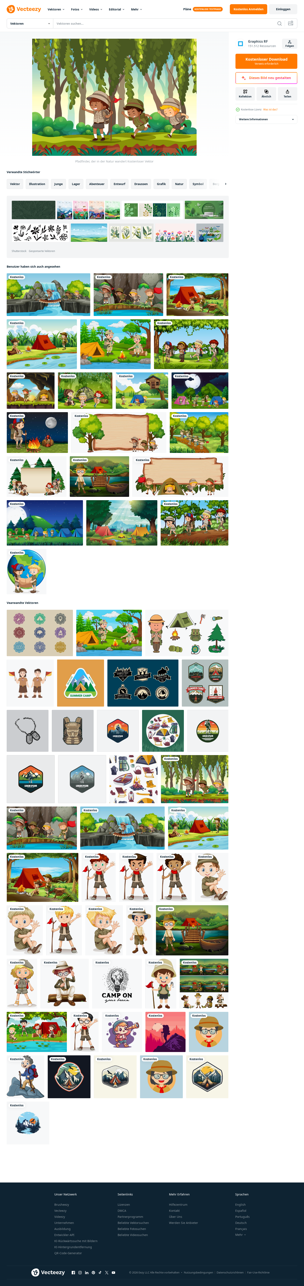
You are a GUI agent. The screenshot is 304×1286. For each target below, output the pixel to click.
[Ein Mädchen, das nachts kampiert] (37, 432)
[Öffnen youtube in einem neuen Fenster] (113, 1272)
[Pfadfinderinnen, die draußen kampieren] (85, 390)
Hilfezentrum (178, 1205)
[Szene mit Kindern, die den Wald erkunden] (199, 432)
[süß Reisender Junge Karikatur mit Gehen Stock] (25, 1076)
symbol (198, 184)
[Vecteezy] (24, 9)
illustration (37, 184)
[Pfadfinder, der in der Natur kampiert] (197, 294)
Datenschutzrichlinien (230, 1272)
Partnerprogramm (130, 1217)
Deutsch (241, 1223)
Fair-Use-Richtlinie (258, 1272)
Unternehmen (64, 1223)
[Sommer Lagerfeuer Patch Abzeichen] (205, 683)
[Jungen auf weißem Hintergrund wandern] (65, 984)
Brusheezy (61, 1205)
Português (242, 1217)
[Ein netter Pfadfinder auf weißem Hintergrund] (99, 877)
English (240, 1205)
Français (241, 1229)
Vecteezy (60, 1211)
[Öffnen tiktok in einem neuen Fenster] (100, 1272)
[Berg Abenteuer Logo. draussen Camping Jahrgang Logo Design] (69, 1076)
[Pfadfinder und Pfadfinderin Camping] (31, 390)
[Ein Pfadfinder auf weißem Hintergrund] (84, 1032)
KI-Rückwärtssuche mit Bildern (76, 1241)
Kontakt (174, 1211)
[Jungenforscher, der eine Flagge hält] (160, 984)
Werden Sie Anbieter (183, 1223)
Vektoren (54, 9)
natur (179, 184)
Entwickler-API (64, 1235)
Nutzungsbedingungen (198, 1272)
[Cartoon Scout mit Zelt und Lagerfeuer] (115, 344)
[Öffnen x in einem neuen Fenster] (106, 1272)
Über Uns (175, 1217)
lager (76, 184)
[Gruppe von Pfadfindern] (191, 344)
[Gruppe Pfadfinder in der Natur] (128, 294)
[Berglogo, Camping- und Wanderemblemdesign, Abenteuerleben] (118, 731)
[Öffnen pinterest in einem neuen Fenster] (93, 1272)
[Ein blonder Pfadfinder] (25, 930)
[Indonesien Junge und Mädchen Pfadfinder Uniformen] (30, 683)
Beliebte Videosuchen (133, 1235)
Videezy (59, 1217)
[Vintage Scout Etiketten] (40, 633)
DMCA (122, 1211)
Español (240, 1211)
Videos (94, 9)
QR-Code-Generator (68, 1253)
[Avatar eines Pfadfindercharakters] (208, 1032)
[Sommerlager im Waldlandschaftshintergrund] (121, 523)
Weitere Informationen (253, 119)
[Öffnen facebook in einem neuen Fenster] (73, 1272)
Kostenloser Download (266, 61)
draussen (141, 184)
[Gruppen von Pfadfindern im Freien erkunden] (194, 523)
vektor (15, 184)
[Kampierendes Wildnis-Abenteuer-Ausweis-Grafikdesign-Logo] (80, 683)
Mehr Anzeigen (210, 233)
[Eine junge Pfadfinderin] (22, 984)
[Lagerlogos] (142, 683)
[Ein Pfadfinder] (136, 877)
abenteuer (96, 184)
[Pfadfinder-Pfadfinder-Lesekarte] (26, 571)
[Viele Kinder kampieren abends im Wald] (200, 390)
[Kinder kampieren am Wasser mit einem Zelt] (42, 344)
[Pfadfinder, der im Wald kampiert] (204, 984)
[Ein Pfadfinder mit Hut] (139, 930)
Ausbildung (62, 1229)
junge (58, 184)
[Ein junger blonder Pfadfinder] (64, 930)
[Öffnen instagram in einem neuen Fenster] (80, 1272)
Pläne (187, 9)
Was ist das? (270, 109)
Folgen (289, 46)
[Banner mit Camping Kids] (36, 476)
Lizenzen (124, 1205)
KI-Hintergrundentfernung (73, 1247)
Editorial (115, 9)
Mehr (135, 9)
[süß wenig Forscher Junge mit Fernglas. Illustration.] (122, 1032)
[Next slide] (222, 184)
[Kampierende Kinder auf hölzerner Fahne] (118, 432)
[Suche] (279, 23)
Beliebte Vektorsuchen (133, 1223)
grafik (161, 184)
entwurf (119, 184)
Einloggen (283, 9)
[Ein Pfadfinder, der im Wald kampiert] (99, 476)
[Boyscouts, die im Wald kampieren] (142, 390)
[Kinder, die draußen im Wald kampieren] (45, 523)
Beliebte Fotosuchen (132, 1229)
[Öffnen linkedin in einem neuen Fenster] (86, 1272)
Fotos (75, 9)
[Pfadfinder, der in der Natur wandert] (48, 294)
